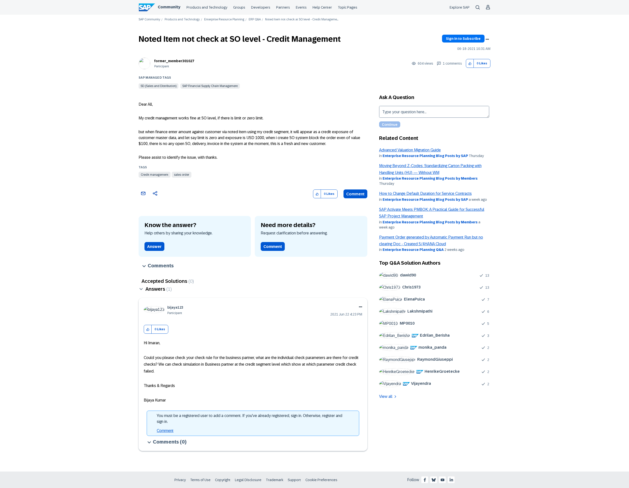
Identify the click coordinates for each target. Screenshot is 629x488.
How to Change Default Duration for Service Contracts (425, 193)
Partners (283, 7)
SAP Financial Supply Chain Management (210, 86)
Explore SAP (460, 7)
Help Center (322, 7)
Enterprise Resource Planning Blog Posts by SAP (425, 156)
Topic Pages (347, 7)
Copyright (222, 480)
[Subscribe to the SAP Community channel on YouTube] (442, 480)
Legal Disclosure (248, 480)
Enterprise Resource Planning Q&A (413, 250)
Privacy (180, 480)
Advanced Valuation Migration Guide (410, 150)
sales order (181, 174)
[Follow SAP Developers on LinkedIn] (451, 480)
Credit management (154, 174)
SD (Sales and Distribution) (158, 86)
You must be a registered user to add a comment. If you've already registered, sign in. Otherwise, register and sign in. (249, 419)
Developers (260, 7)
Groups (239, 7)
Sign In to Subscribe (463, 39)
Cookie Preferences (321, 480)
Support (294, 480)
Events (301, 7)
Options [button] (487, 39)
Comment (355, 194)
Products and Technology (206, 7)
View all (385, 396)
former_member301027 (174, 61)
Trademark (274, 480)
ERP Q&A (255, 19)
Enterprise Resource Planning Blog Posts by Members (430, 178)
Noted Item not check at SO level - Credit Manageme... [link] (301, 19)
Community (169, 7)
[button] (470, 63)
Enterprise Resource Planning (224, 19)
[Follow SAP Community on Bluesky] (434, 480)
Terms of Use (200, 480)
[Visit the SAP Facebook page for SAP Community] (425, 480)
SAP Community (149, 19)
